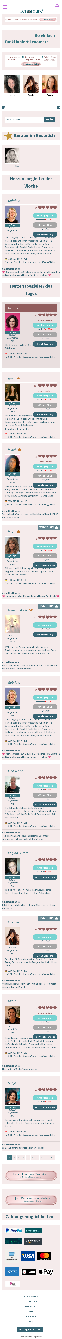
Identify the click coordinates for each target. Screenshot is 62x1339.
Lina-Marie (15, 771)
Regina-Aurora (18, 853)
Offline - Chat (45, 225)
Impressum (31, 1301)
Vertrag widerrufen (30, 1329)
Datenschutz (31, 1306)
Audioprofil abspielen (18, 429)
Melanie (12, 95)
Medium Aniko (18, 610)
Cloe (17, 166)
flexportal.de (37, 1337)
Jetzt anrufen (45, 625)
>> (52, 1157)
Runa (11, 378)
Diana (12, 1001)
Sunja (12, 1083)
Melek (12, 449)
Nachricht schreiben (45, 565)
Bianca (13, 308)
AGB (31, 1311)
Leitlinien (31, 1316)
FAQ (31, 1321)
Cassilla (31, 95)
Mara (11, 531)
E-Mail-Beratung (45, 234)
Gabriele (14, 200)
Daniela (50, 95)
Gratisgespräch (45, 215)
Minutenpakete (45, 320)
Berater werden (31, 1296)
